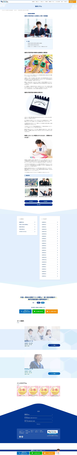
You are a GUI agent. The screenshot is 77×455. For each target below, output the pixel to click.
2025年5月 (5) (44, 245)
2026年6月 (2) (44, 222)
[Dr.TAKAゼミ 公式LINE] (22, 437)
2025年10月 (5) (44, 233)
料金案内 (46, 1)
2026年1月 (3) (44, 226)
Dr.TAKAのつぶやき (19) (22, 231)
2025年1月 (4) (44, 254)
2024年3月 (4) (44, 271)
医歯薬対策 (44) (21, 222)
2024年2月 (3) (44, 273)
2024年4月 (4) (44, 269)
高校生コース (37, 1)
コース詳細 (53, 345)
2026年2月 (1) (44, 224)
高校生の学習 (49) (22, 226)
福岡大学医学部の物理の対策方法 (33, 44)
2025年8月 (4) (44, 238)
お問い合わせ (41, 431)
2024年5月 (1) (44, 266)
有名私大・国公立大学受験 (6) (23, 224)
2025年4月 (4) (44, 247)
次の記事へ (46, 201)
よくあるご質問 (57, 1)
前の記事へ (31, 201)
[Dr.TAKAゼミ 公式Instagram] (20, 437)
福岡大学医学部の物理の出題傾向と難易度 (35, 43)
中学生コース (42, 1)
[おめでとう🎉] (44, 391)
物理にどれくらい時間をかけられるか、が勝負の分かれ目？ (38, 46)
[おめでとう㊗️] (33, 391)
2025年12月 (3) (44, 229)
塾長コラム (65, 1)
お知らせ (62, 1)
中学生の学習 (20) (22, 229)
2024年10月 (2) (44, 262)
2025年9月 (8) (44, 236)
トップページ (21, 430)
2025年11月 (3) (44, 231)
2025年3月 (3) (44, 250)
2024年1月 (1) (44, 276)
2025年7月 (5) (44, 240)
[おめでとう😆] (22, 391)
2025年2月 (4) (44, 252)
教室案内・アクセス (51, 1)
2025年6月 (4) (44, 243)
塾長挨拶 (33, 1)
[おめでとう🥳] (55, 391)
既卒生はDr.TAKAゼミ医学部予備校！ (72, 1)
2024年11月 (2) (44, 259)
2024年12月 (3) (44, 257)
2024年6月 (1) (44, 264)
